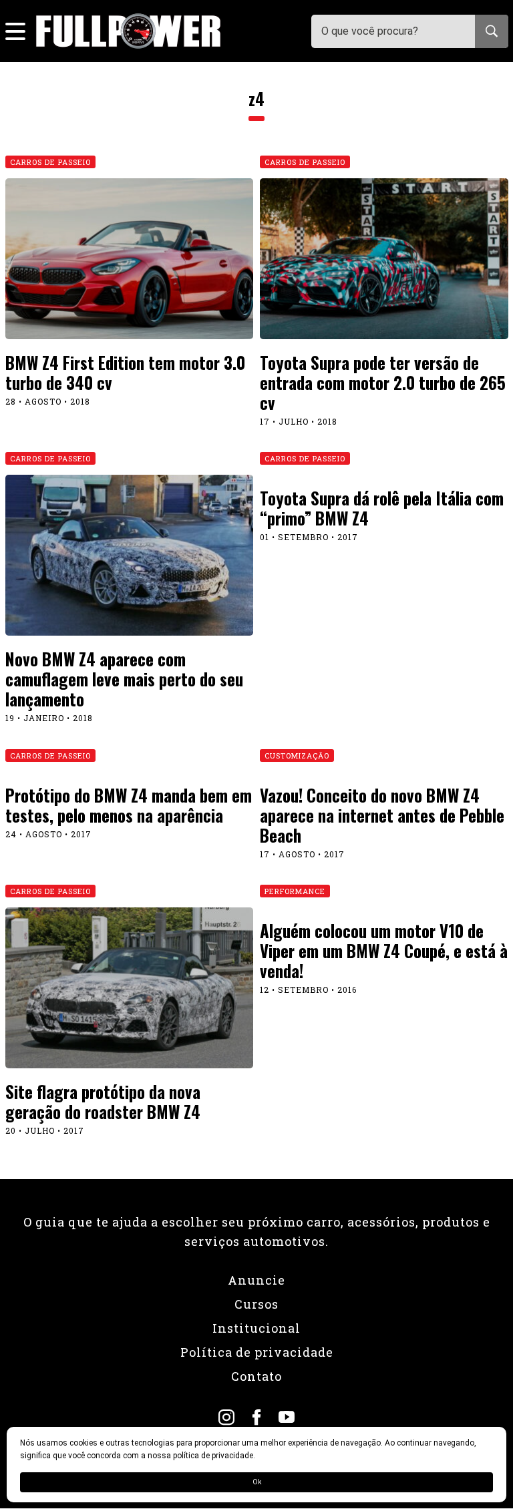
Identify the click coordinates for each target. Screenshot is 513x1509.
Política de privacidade (256, 1352)
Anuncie (256, 1280)
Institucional (256, 1328)
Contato (256, 1376)
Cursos (256, 1304)
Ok (256, 1482)
